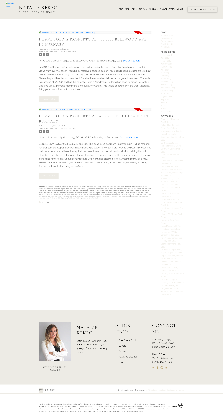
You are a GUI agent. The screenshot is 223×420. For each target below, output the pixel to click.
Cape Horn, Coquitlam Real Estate (131, 186)
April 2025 (165, 76)
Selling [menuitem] (152, 9)
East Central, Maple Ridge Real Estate (51, 190)
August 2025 (166, 67)
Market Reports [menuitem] (167, 9)
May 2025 (165, 73)
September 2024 (168, 93)
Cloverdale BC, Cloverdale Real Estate (112, 188)
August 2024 (166, 96)
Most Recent (166, 55)
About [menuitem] (180, 9)
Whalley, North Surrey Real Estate (120, 196)
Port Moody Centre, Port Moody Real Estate (84, 194)
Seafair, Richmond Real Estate (107, 194)
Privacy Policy (152, 390)
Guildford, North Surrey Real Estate (130, 190)
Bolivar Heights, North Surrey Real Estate (81, 186)
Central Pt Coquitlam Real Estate (71, 188)
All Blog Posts (167, 35)
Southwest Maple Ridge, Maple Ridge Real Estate (132, 194)
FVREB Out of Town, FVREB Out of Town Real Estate (103, 190)
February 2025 (167, 82)
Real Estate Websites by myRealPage (171, 390)
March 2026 (166, 61)
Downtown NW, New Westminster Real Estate (137, 188)
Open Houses (167, 41)
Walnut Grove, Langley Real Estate (72, 196)
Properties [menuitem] (130, 9)
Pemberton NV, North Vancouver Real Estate (57, 194)
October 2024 (167, 91)
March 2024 (166, 111)
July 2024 (165, 99)
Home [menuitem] (120, 9)
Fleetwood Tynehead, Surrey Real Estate (75, 190)
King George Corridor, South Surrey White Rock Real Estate (171, 202)
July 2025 (165, 70)
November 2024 (168, 88)
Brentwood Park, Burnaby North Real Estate (61, 51)
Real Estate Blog (168, 44)
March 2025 (166, 79)
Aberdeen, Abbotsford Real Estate (58, 186)
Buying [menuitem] (142, 9)
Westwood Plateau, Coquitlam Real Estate (96, 196)
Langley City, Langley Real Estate (77, 192)
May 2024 (165, 105)
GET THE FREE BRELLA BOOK (202, 9)
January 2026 (166, 64)
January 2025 (166, 85)
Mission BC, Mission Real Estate (97, 192)
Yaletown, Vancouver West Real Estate (87, 198)
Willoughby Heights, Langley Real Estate (62, 198)
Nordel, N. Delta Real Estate (116, 192)
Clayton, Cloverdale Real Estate (90, 188)
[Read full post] (95, 34)
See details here (131, 60)
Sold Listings (166, 47)
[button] (202, 9)
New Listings (166, 38)
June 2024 (165, 102)
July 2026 (165, 58)
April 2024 (165, 108)
